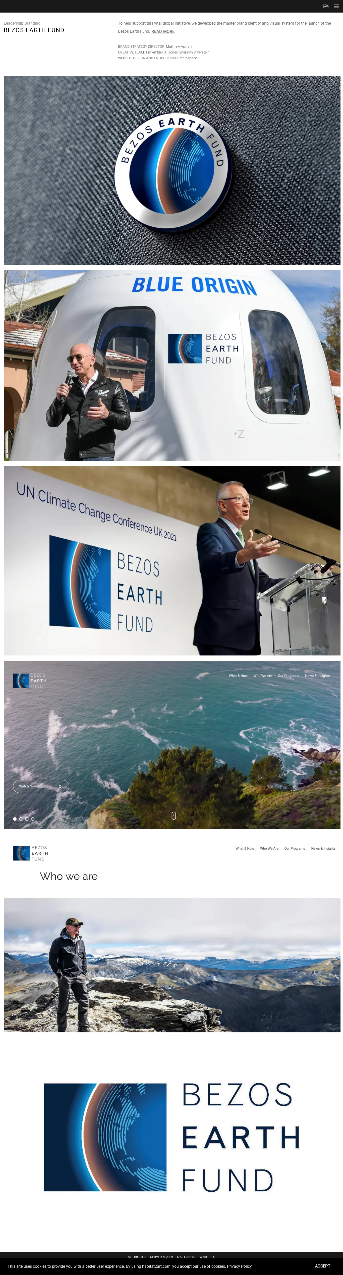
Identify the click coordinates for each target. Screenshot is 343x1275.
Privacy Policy (239, 1266)
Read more (163, 31)
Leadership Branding (22, 23)
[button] (336, 6)
